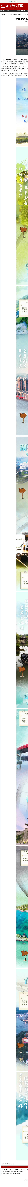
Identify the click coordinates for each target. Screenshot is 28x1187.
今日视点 (20, 14)
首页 (19, 10)
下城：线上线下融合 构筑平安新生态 (11, 1173)
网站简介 (25, 1180)
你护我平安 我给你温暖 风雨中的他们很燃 (13, 1171)
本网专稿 (23, 10)
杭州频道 (15, 14)
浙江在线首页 (10, 1)
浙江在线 (10, 14)
